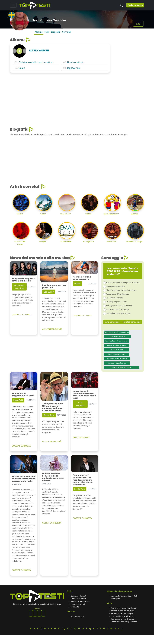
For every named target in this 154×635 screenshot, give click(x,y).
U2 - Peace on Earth (114, 298)
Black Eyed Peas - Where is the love (121, 290)
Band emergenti (78, 604)
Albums (38, 31)
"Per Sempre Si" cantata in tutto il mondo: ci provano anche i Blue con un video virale (83, 480)
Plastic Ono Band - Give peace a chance (123, 282)
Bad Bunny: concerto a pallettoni (54, 286)
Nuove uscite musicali (80, 601)
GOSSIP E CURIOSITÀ (21, 446)
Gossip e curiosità (78, 598)
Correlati (66, 31)
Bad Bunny (49, 292)
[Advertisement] (128, 74)
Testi (46, 31)
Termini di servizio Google (122, 613)
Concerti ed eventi (78, 596)
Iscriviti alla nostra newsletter (123, 608)
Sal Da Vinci (79, 489)
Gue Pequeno (80, 404)
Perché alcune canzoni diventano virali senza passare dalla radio (23, 478)
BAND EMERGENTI (81, 437)
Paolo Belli (18, 400)
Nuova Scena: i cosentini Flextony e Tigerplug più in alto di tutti (84, 395)
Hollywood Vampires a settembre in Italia (23, 279)
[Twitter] (43, 613)
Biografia (55, 31)
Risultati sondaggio (132, 322)
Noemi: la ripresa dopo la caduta (82, 278)
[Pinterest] (35, 613)
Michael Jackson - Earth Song (118, 313)
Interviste (75, 607)
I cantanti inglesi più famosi (122, 619)
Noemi (77, 283)
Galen (22, 68)
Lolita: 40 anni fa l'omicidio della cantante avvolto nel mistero (53, 477)
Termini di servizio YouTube (122, 610)
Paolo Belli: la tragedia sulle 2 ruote (23, 394)
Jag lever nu (73, 68)
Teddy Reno (49, 415)
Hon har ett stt (75, 62)
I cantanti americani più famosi (124, 621)
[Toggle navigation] (13, 5)
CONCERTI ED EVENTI (21, 314)
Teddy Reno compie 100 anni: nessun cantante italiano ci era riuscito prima (52, 407)
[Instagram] (39, 613)
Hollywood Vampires (19, 287)
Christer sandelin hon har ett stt (36, 62)
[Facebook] (31, 613)
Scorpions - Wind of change (117, 309)
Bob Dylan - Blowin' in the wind (119, 305)
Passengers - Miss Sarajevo (117, 294)
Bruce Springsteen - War (116, 301)
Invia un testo (135, 5)
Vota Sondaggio (112, 322)
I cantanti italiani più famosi (123, 616)
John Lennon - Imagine (115, 286)
